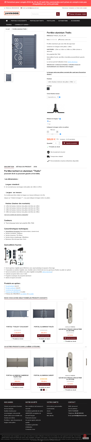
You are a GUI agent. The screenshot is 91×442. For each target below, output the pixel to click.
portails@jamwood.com (32, 8)
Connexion (71, 8)
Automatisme (63, 21)
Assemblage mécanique (13, 231)
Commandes (50, 408)
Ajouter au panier (70, 143)
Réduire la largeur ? (53, 118)
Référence (50, 35)
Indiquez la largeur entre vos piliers (58, 127)
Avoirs (48, 411)
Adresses (49, 413)
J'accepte (85, 438)
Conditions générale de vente (34, 411)
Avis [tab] (35, 166)
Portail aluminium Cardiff (44, 375)
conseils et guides (21, 24)
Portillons (51, 21)
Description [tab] (9, 166)
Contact (71, 402)
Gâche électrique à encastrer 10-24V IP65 (70, 330)
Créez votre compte (81, 8)
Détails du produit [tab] (23, 166)
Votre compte (52, 402)
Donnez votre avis (65, 39)
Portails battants (37, 21)
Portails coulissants (19, 21)
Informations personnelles (54, 406)
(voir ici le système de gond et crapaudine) (16, 215)
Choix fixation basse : (53, 93)
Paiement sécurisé (31, 418)
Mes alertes (50, 415)
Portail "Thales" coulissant (17, 327)
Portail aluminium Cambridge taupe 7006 (17, 376)
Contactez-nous (30, 429)
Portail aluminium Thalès (44, 327)
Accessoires (75, 21)
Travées (9, 24)
